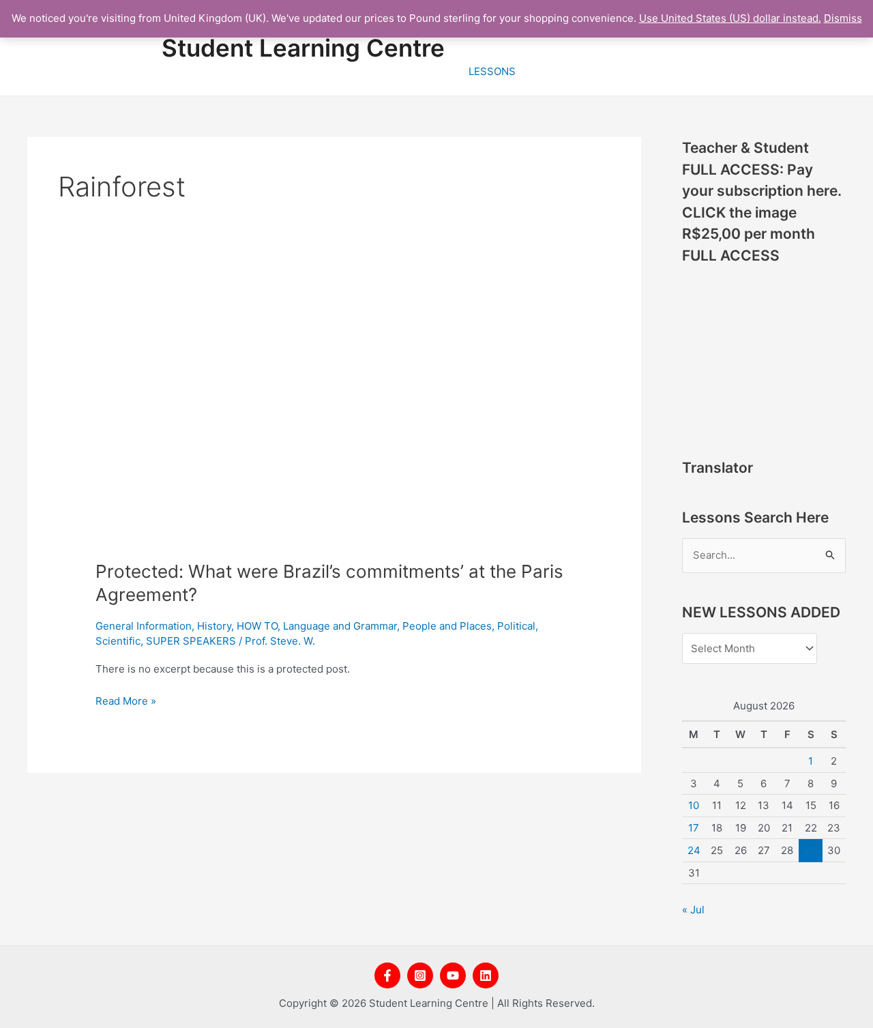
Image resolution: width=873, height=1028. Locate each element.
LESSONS (492, 71)
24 (693, 850)
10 (693, 805)
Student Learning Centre (303, 47)
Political (516, 625)
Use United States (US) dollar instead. (730, 18)
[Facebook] (387, 975)
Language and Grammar (340, 625)
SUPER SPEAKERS (191, 640)
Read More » (125, 700)
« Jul (693, 909)
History (214, 625)
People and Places (447, 625)
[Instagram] (420, 975)
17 (693, 827)
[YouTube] (453, 975)
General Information (143, 625)
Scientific (117, 640)
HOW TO (257, 625)
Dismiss (843, 18)
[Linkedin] (486, 975)
